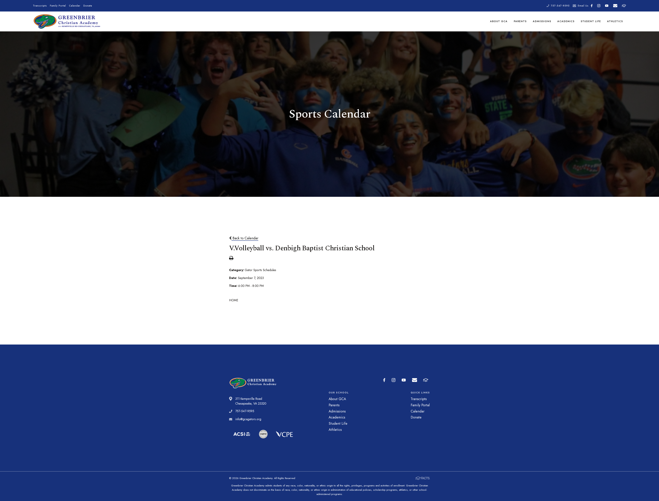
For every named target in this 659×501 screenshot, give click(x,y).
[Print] (231, 258)
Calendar (74, 6)
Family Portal (58, 6)
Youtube (606, 5)
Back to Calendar (245, 238)
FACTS (624, 5)
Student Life (591, 21)
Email (615, 5)
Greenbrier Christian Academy (66, 21)
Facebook (591, 5)
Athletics (615, 21)
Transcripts (40, 6)
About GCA (499, 21)
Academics (566, 21)
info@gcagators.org (248, 419)
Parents (520, 21)
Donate (87, 6)
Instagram (599, 5)
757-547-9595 (560, 6)
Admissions (542, 21)
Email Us (583, 6)
